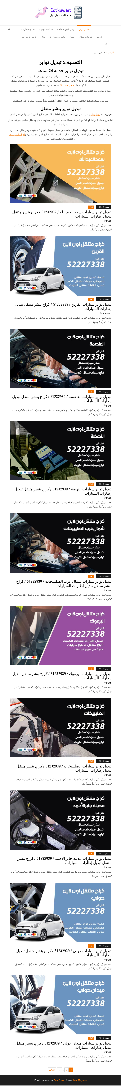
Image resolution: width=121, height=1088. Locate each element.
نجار (43, 36)
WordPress (59, 1080)
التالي (52, 1069)
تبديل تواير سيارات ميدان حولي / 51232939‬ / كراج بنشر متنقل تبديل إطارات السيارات (63, 1045)
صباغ (72, 36)
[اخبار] (9, 29)
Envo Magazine (80, 1080)
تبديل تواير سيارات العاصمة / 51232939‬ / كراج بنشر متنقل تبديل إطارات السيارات (61, 398)
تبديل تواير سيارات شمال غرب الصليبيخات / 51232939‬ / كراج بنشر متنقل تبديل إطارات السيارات (63, 583)
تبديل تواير (84, 29)
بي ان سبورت (46, 29)
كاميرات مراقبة (29, 36)
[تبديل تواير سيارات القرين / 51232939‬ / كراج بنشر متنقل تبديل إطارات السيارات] (60, 265)
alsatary (107, 313)
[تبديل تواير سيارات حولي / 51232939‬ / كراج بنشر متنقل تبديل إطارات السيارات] (60, 912)
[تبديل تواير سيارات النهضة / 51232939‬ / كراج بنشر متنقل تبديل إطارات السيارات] (60, 450)
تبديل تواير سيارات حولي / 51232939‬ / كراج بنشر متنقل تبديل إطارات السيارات (63, 953)
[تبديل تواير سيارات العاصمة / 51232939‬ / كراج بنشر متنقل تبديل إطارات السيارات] (60, 358)
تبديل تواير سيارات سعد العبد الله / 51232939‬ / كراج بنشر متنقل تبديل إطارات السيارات (61, 214)
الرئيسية (110, 52)
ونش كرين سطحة (66, 29)
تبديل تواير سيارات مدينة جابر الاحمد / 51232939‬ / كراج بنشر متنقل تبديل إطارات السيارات (64, 860)
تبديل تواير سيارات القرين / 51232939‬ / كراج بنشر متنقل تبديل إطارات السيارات (63, 306)
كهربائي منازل (86, 36)
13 (59, 1069)
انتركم (100, 36)
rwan (108, 221)
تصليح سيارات (28, 29)
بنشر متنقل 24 (67, 85)
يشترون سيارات (57, 36)
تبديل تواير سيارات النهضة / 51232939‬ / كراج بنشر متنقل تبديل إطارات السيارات (62, 491)
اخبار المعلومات (17, 134)
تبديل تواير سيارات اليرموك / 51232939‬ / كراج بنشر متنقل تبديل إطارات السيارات (61, 675)
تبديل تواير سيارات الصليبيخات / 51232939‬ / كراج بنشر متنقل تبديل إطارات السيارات (63, 768)
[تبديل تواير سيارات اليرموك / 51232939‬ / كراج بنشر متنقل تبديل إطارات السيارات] (60, 635)
